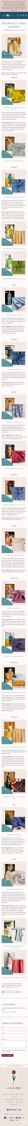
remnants (18, 117)
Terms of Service (10, 1102)
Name (3, 1027)
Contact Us (14, 1097)
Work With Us (14, 1104)
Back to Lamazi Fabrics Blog (15, 1065)
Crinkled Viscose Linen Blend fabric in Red (14, 468)
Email (3, 1033)
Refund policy (19, 1102)
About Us (6, 1094)
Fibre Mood (14, 61)
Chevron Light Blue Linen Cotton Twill (14, 315)
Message (4, 1039)
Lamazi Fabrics (11, 1114)
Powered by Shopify (20, 1114)
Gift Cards (22, 1094)
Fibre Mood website (14, 987)
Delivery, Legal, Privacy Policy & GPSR (14, 1099)
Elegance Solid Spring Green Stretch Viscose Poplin (14, 278)
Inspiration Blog (14, 1094)
